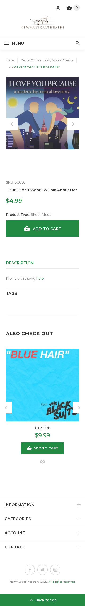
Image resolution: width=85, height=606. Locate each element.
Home (10, 60)
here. (40, 278)
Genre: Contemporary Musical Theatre (47, 60)
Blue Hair (42, 428)
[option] (42, 113)
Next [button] (73, 124)
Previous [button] (12, 124)
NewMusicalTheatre (23, 581)
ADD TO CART (47, 229)
